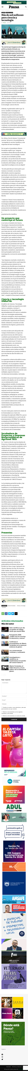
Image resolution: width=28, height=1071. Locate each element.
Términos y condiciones (17, 1066)
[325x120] (14, 776)
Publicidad (8, 1066)
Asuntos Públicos (3, 645)
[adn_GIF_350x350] (14, 938)
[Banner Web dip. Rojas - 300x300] (14, 963)
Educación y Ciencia (9, 12)
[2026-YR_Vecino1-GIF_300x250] (14, 840)
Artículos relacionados (12, 621)
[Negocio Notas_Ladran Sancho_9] (14, 134)
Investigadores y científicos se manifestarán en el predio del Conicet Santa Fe (17, 659)
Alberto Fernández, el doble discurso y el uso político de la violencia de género (17, 668)
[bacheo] (14, 803)
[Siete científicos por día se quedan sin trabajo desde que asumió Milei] (5, 629)
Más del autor (7, 624)
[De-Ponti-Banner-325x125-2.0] (14, 821)
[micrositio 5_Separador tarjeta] (14, 42)
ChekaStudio (21, 1069)
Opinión (3, 669)
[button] (26, 7)
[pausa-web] (14, 871)
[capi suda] (12, 767)
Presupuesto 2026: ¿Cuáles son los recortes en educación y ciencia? (17, 636)
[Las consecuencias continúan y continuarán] (5, 652)
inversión (4, 607)
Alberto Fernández (11, 605)
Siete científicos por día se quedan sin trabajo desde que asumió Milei (17, 629)
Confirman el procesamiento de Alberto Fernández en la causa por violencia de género (17, 644)
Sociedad (7, 10)
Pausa (2, 10)
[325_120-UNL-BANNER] (14, 785)
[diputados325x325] (14, 894)
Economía (3, 638)
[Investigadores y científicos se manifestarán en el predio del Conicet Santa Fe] (5, 659)
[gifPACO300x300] (14, 861)
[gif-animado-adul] (14, 812)
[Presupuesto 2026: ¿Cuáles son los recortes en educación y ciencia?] (5, 636)
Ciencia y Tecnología (21, 605)
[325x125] (14, 912)
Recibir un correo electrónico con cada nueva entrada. (14, 715)
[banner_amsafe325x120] (14, 903)
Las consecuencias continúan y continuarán (17, 651)
